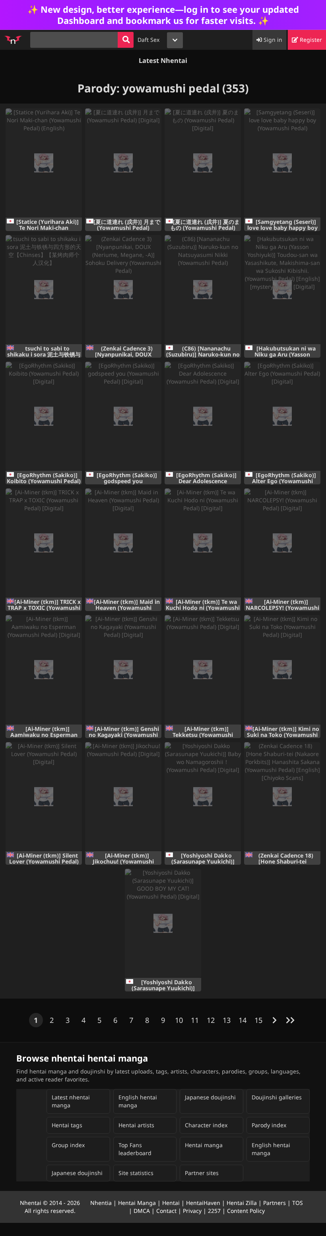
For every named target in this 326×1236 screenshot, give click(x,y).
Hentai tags (67, 1125)
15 (258, 1020)
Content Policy (246, 1210)
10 (179, 1020)
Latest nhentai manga (71, 1101)
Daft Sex (148, 39)
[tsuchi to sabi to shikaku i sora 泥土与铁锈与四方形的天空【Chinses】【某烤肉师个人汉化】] (44, 289)
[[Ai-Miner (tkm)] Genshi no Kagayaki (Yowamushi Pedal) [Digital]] (123, 669)
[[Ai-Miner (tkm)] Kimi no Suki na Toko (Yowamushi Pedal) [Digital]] (282, 669)
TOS (297, 1203)
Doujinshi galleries (277, 1097)
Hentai (171, 1203)
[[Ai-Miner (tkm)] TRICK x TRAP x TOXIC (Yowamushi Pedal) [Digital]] (44, 542)
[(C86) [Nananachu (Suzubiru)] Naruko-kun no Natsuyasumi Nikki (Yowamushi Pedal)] (203, 289)
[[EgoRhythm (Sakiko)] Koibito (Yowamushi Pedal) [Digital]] (44, 416)
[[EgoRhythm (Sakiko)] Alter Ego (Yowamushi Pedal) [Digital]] (282, 416)
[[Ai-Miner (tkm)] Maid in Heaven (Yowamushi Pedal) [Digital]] (123, 542)
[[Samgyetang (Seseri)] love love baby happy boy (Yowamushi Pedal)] (282, 162)
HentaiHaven (203, 1203)
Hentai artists (136, 1125)
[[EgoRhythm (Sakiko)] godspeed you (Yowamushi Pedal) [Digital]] (123, 416)
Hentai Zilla (242, 1203)
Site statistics (135, 1173)
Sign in (272, 39)
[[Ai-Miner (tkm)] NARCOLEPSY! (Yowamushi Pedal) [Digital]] (282, 542)
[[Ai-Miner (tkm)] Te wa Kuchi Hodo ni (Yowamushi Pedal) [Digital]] (203, 542)
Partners (274, 1203)
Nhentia (101, 1203)
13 (227, 1020)
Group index (68, 1145)
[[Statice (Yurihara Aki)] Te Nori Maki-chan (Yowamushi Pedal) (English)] (44, 162)
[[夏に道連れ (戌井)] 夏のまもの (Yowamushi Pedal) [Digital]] (203, 162)
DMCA (142, 1210)
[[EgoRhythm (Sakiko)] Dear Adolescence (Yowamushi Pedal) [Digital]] (203, 416)
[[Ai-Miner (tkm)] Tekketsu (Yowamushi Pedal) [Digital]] (203, 669)
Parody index (269, 1125)
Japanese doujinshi (210, 1097)
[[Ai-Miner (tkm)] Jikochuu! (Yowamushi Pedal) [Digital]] (123, 796)
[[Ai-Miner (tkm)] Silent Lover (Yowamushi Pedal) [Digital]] (44, 796)
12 (211, 1020)
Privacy (192, 1210)
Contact (166, 1210)
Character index (206, 1125)
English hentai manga (137, 1101)
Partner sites (202, 1173)
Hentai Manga (137, 1203)
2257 (214, 1210)
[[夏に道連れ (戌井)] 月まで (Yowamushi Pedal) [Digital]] (123, 162)
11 (195, 1020)
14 (242, 1020)
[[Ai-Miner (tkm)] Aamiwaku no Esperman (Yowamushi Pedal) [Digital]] (44, 669)
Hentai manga (204, 1145)
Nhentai (30, 1203)
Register (310, 39)
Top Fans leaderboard (134, 1149)
